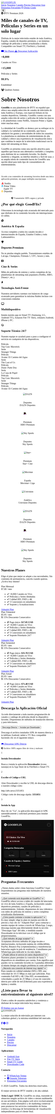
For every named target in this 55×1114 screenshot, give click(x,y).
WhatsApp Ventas (17, 1075)
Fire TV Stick (13, 1059)
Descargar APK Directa (15, 744)
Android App (13, 1056)
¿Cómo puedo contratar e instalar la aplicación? (22, 917)
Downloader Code (15, 1064)
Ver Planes (9, 51)
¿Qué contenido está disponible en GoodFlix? (22, 898)
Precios (27, 5)
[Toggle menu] (3, 10)
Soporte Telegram (17, 1078)
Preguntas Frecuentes (11, 7)
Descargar (11, 1045)
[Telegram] (4, 1023)
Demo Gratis (29, 7)
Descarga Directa (9, 727)
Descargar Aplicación (27, 51)
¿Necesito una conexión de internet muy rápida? (23, 968)
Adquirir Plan (7, 609)
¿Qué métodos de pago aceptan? (16, 939)
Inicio (3, 5)
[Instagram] (7, 1023)
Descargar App (38, 5)
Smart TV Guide (15, 1061)
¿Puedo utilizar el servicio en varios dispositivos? (23, 955)
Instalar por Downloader (30, 727)
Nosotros (11, 5)
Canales (19, 5)
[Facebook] (2, 1023)
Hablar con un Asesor (13, 1008)
